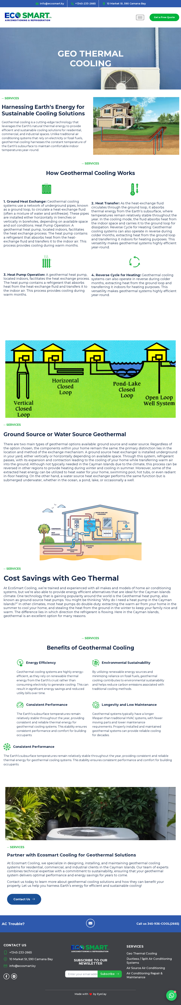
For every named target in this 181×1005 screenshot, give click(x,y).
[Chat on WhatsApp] (171, 995)
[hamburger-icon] (140, 17)
